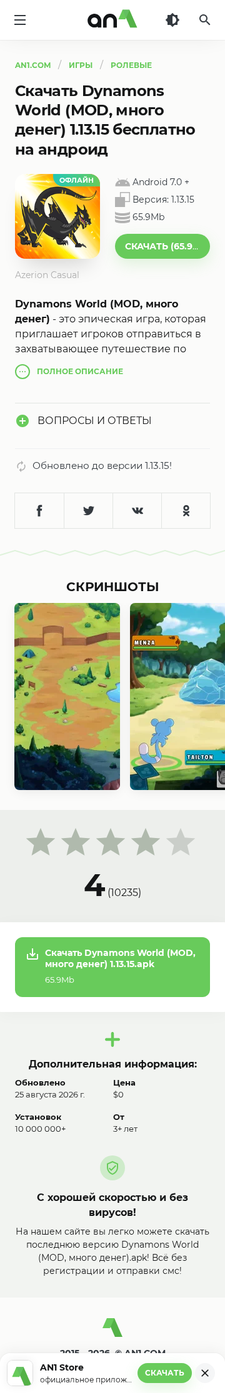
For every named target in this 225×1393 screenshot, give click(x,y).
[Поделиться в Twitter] (88, 510)
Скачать (164, 1372)
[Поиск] (205, 20)
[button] (162, 246)
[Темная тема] (173, 20)
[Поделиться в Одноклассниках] (185, 510)
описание (80, 371)
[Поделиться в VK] (136, 510)
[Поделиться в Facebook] (39, 510)
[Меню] (20, 20)
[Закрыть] (205, 1373)
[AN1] (112, 1332)
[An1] (112, 20)
